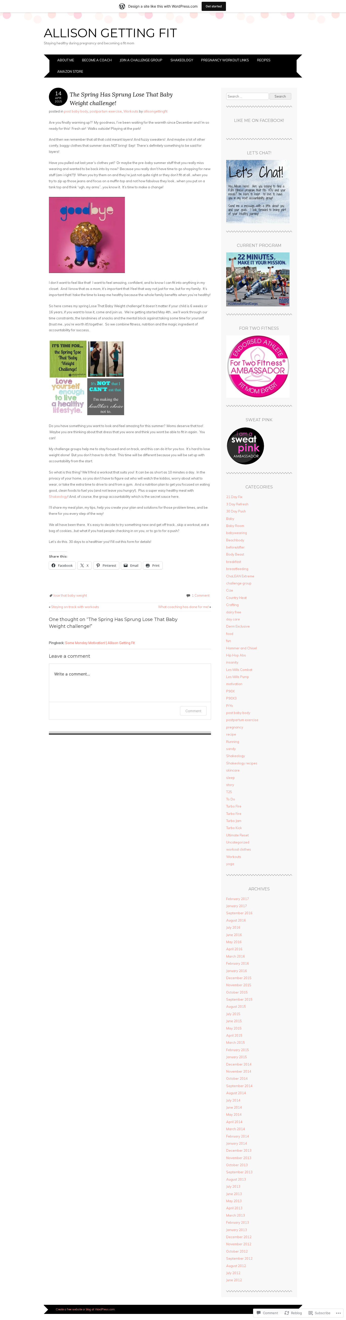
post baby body (76, 111)
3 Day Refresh (237, 504)
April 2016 (234, 949)
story (230, 785)
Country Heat (236, 598)
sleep (230, 778)
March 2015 (235, 1042)
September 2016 (239, 913)
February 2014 (237, 1136)
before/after (235, 547)
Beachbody (235, 540)
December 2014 (239, 1064)
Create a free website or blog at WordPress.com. (86, 1309)
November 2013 (238, 1158)
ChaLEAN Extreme (240, 576)
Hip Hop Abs (236, 655)
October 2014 (237, 1078)
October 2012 (237, 1251)
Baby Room (235, 526)
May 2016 (234, 942)
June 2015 (234, 1021)
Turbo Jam (233, 821)
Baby (230, 519)
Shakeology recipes (241, 763)
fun (228, 641)
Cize (229, 590)
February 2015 (237, 1050)
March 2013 (235, 1215)
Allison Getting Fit (110, 33)
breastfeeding (237, 569)
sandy (231, 749)
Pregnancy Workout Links (225, 60)
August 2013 (236, 1179)
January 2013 (236, 1230)
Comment (193, 711)
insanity (232, 662)
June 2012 (234, 1280)
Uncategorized (237, 842)
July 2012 (233, 1273)
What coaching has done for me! (184, 607)
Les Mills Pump (237, 677)
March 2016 (235, 956)
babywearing (236, 533)
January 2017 (236, 906)
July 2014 (233, 1100)
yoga (230, 864)
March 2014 (235, 1129)
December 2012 (239, 1237)
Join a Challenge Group (141, 60)
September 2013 (239, 1172)
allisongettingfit (155, 111)
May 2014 (234, 1114)
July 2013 (233, 1186)
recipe (231, 734)
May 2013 (234, 1201)
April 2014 (234, 1122)
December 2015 (239, 978)
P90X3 (231, 698)
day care (233, 619)
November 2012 (238, 1244)
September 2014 (239, 1086)
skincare (233, 770)
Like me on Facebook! (259, 120)
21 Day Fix (234, 497)
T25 (229, 792)
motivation (234, 684)
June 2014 (234, 1107)
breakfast (233, 562)
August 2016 (236, 920)
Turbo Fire (233, 806)
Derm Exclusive (238, 626)
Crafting (232, 605)
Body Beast (235, 554)
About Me (65, 60)
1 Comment (200, 595)
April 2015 (234, 1035)
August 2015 (236, 1006)
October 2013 (237, 1165)
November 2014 (238, 1071)
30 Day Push (236, 511)
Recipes (264, 60)
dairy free (233, 612)
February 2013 (237, 1222)
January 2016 (236, 971)
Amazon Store (70, 71)
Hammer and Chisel (241, 648)
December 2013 (239, 1150)
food (229, 634)
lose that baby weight (70, 595)
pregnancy (234, 727)
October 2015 (237, 992)
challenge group (239, 583)
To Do (230, 799)
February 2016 (237, 963)
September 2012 (239, 1258)
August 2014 (236, 1093)
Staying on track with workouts (74, 607)
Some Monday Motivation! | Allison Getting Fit (100, 643)
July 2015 (233, 1014)
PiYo (229, 706)
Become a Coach (97, 60)
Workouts (130, 111)
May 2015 (234, 1028)
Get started (214, 6)
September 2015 (239, 999)
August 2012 (236, 1266)
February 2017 (237, 899)
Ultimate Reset (237, 835)
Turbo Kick (234, 828)
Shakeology (181, 60)
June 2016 (234, 935)
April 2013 (234, 1208)
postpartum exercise (106, 111)
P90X (230, 691)
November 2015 (238, 985)
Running (232, 742)
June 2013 (234, 1194)
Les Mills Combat (239, 670)
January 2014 (236, 1143)
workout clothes (238, 849)
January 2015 (236, 1057)
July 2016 (233, 927)
